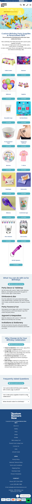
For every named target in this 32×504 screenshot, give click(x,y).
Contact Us (16, 446)
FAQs (16, 431)
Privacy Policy (16, 459)
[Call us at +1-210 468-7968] (27, 5)
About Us (16, 426)
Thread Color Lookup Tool (16, 443)
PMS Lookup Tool (16, 440)
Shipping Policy (16, 468)
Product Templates (16, 474)
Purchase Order (16, 471)
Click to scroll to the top (16, 284)
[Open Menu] (30, 5)
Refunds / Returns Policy (16, 462)
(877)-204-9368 (18, 481)
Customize (8, 75)
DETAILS (25, 1)
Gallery (16, 429)
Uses (16, 449)
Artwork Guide (16, 452)
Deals (16, 434)
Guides (16, 437)
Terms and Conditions (16, 465)
